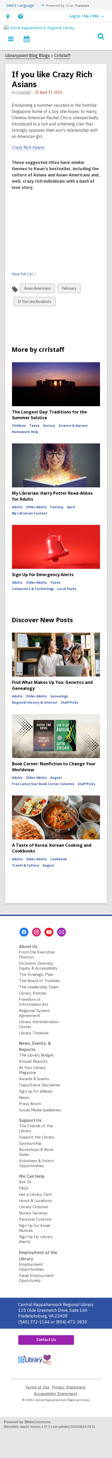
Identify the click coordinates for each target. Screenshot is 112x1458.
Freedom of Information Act (33, 1002)
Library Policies (33, 993)
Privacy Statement (69, 1387)
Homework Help (25, 432)
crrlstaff (23, 92)
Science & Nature (73, 425)
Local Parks (67, 589)
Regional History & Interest (35, 702)
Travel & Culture (25, 865)
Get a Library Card (35, 1194)
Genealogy (59, 696)
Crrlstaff (62, 55)
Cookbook (58, 859)
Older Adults (36, 507)
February (69, 289)
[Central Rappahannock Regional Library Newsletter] (61, 932)
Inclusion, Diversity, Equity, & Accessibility (38, 966)
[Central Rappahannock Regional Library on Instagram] (36, 932)
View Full (22, 274)
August (56, 777)
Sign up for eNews (35, 1091)
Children (19, 425)
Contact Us (46, 1339)
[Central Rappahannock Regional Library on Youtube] (49, 932)
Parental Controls (35, 1219)
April (71, 507)
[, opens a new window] (34, 1365)
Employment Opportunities (31, 1267)
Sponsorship (30, 1143)
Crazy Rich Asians (28, 147)
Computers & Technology (33, 589)
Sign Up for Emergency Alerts (42, 574)
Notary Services (33, 1213)
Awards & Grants (34, 1078)
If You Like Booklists (34, 302)
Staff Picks (69, 702)
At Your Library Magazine (32, 1070)
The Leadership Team (39, 986)
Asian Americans (37, 289)
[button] (7, 16)
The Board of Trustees (39, 980)
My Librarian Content (29, 513)
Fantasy (57, 507)
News (24, 1097)
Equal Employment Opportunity (36, 1278)
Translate (82, 5)
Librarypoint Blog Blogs (27, 55)
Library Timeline (34, 1032)
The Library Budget (36, 1055)
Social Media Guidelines (40, 1109)
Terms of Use (37, 1387)
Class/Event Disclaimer (40, 1085)
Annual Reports (33, 1061)
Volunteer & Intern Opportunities (36, 1163)
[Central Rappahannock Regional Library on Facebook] (24, 932)
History (49, 425)
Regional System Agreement (34, 1013)
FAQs (23, 1188)
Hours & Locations (35, 1200)
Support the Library (36, 1137)
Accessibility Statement (55, 1393)
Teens (34, 425)
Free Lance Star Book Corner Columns (43, 784)
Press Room (30, 1103)
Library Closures (33, 1206)
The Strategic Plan (36, 974)
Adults (17, 507)
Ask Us (25, 1181)
